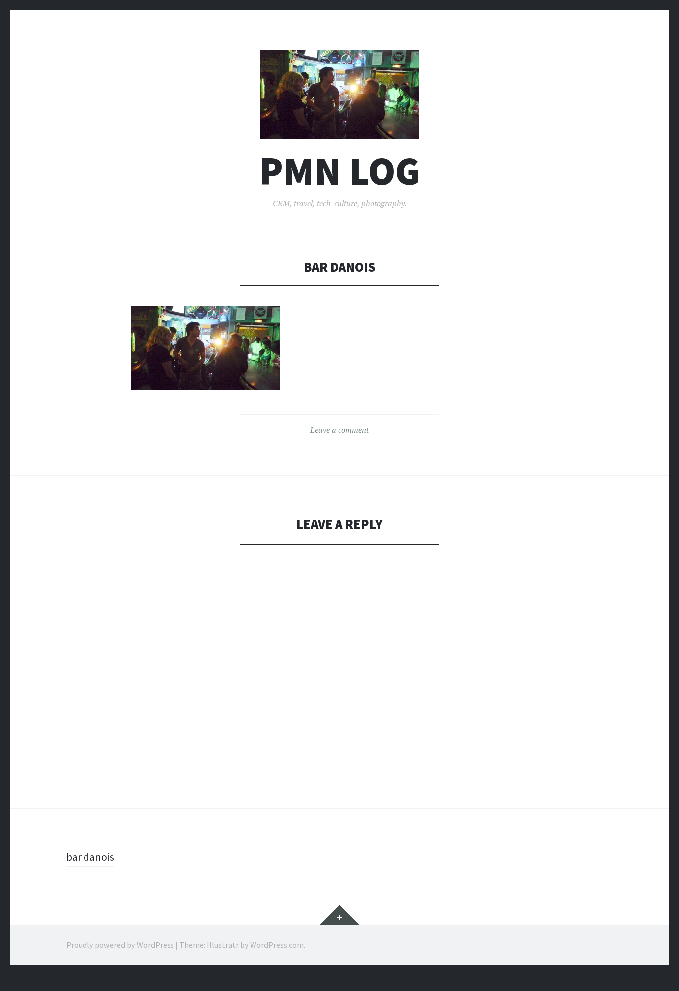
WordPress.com (277, 945)
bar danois (90, 857)
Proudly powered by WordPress (120, 945)
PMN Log (339, 171)
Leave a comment (339, 429)
